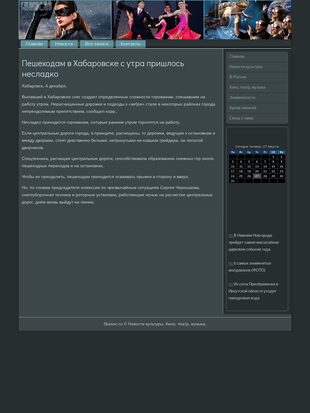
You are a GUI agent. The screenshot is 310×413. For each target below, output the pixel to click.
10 (233, 166)
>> (231, 235)
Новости (64, 44)
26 (249, 176)
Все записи (96, 44)
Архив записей (242, 108)
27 (257, 176)
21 (265, 171)
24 (233, 176)
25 (241, 176)
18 (241, 171)
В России (237, 77)
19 (249, 171)
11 (241, 166)
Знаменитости (242, 97)
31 (233, 181)
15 (273, 166)
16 (281, 166)
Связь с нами (241, 118)
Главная (34, 44)
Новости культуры (245, 66)
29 (273, 176)
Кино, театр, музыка (247, 87)
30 (281, 176)
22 (273, 171)
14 (265, 166)
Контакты (130, 44)
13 (257, 166)
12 (249, 166)
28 (265, 176)
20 (257, 171)
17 (233, 171)
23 (281, 171)
